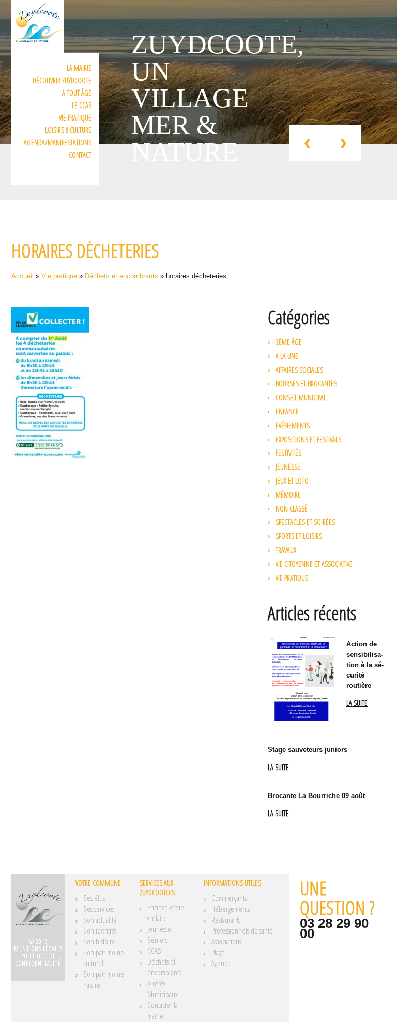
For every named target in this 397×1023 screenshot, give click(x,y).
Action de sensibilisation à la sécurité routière (365, 664)
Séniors (157, 940)
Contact (80, 155)
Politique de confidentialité (38, 960)
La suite (357, 703)
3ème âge (289, 342)
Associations (226, 941)
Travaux (286, 550)
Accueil (22, 276)
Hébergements (230, 909)
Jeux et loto (292, 481)
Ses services (98, 909)
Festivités (288, 453)
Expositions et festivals (308, 439)
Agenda (221, 963)
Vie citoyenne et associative (314, 564)
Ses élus (94, 898)
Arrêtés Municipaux (162, 988)
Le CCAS (81, 105)
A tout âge (76, 93)
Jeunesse (288, 467)
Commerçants (229, 898)
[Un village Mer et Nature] (38, 909)
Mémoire (288, 495)
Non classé (292, 509)
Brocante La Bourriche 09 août (316, 796)
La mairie (79, 68)
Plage (218, 952)
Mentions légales (38, 948)
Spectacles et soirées (305, 522)
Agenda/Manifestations (57, 142)
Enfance (287, 411)
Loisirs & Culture (68, 130)
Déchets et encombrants (121, 276)
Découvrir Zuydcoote (62, 80)
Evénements (293, 425)
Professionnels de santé (242, 930)
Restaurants (225, 919)
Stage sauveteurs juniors (307, 750)
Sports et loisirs (299, 536)
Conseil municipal (301, 397)
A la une (287, 356)
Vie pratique (75, 118)
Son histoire (99, 941)
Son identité (99, 930)
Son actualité (100, 919)
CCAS (154, 950)
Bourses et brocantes (306, 383)
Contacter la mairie (162, 1010)
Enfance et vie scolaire (165, 912)
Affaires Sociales (299, 370)
